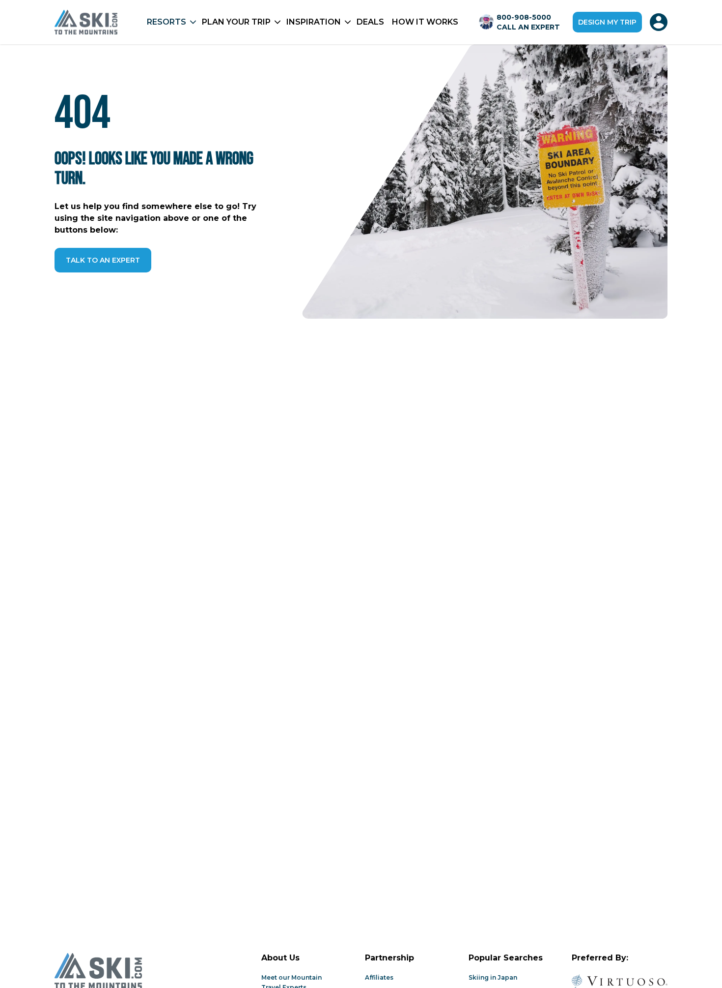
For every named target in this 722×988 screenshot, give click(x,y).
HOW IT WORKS (425, 22)
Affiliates (379, 977)
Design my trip (607, 22)
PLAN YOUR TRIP (236, 22)
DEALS (370, 22)
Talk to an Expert (103, 260)
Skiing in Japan (493, 977)
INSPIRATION (313, 22)
